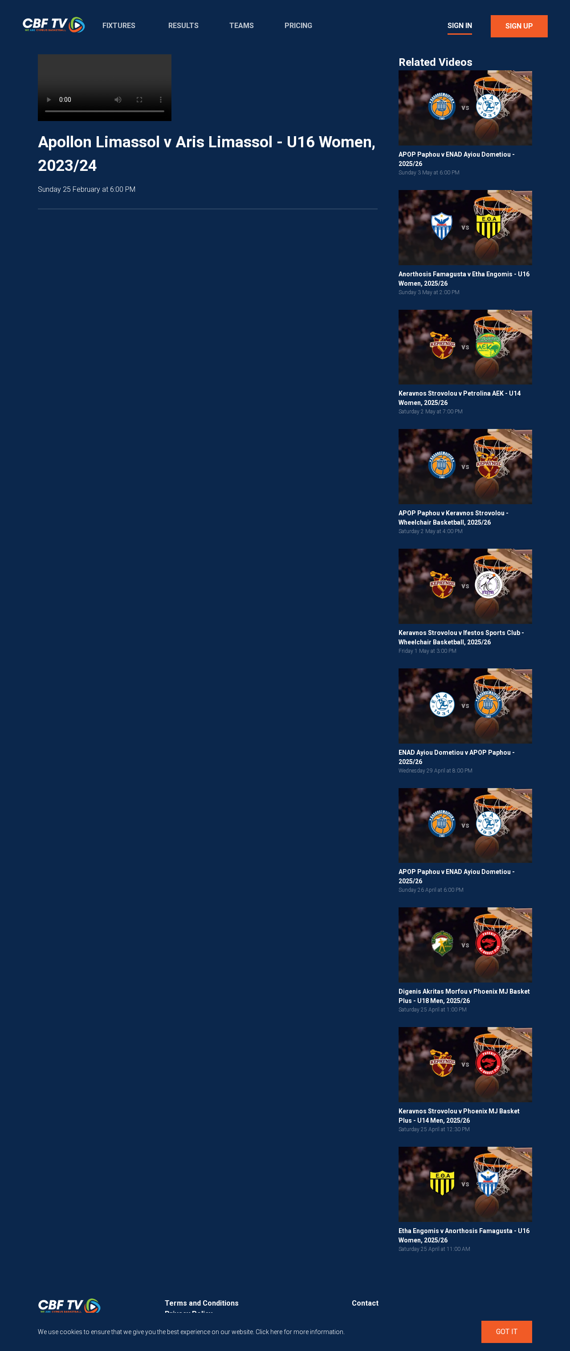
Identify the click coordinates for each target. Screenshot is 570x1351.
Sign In (460, 25)
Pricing (298, 25)
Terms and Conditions (202, 1303)
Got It (506, 1331)
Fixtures (118, 25)
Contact (365, 1303)
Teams (241, 25)
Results (183, 25)
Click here (269, 1331)
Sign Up (519, 26)
